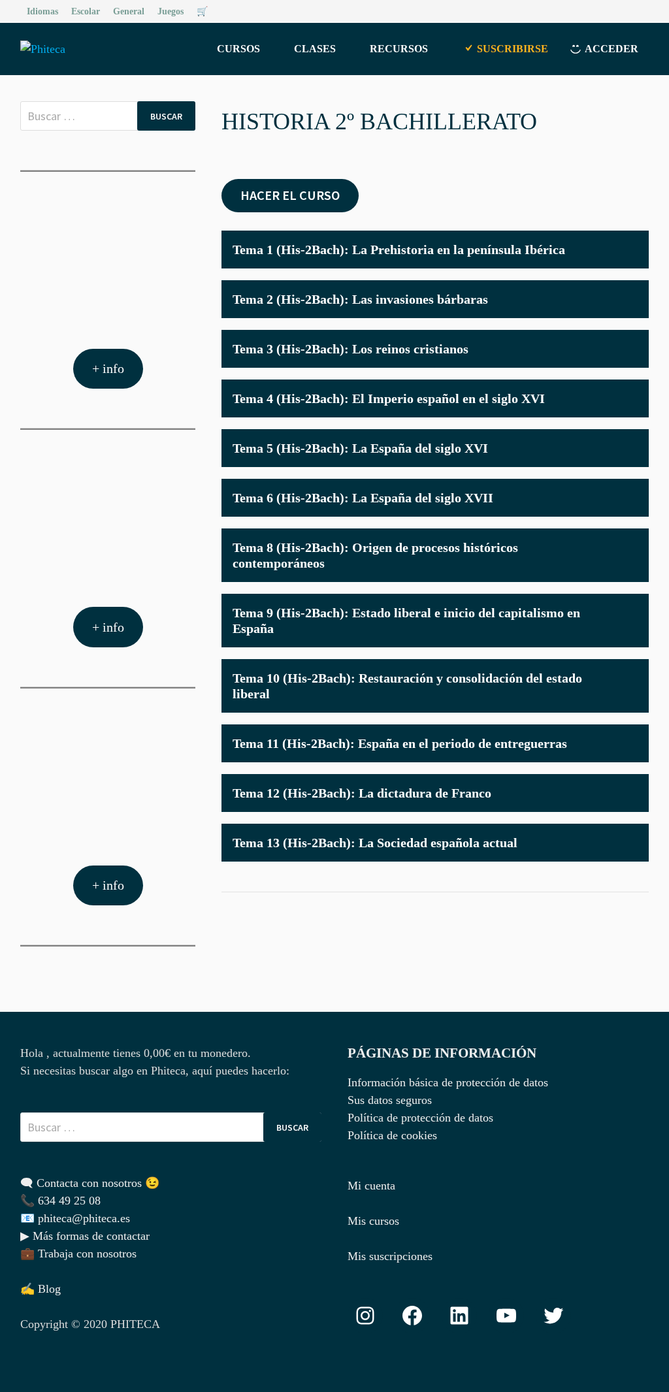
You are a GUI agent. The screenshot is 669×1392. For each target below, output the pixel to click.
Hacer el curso (290, 195)
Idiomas (42, 11)
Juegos (170, 11)
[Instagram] (642, 10)
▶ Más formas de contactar (85, 1235)
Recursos (399, 48)
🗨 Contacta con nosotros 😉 (89, 1183)
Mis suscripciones (390, 1256)
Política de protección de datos (420, 1117)
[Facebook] (626, 10)
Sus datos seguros (390, 1100)
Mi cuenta (371, 1185)
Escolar (85, 11)
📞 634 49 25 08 (60, 1200)
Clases (315, 48)
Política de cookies (392, 1135)
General (128, 11)
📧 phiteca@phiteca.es (75, 1218)
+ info (108, 368)
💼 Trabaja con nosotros (78, 1253)
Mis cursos (373, 1220)
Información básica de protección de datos (448, 1082)
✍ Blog (40, 1288)
